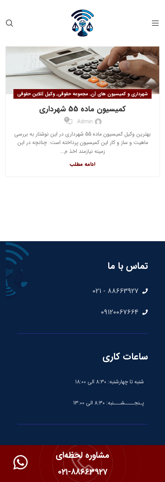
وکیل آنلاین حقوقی (36, 94)
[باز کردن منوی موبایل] (155, 23)
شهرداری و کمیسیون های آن (119, 94)
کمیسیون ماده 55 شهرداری (82, 109)
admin (85, 122)
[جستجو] (9, 23)
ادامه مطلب (82, 164)
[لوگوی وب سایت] (82, 22)
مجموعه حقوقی (73, 94)
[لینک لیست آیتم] (82, 291)
